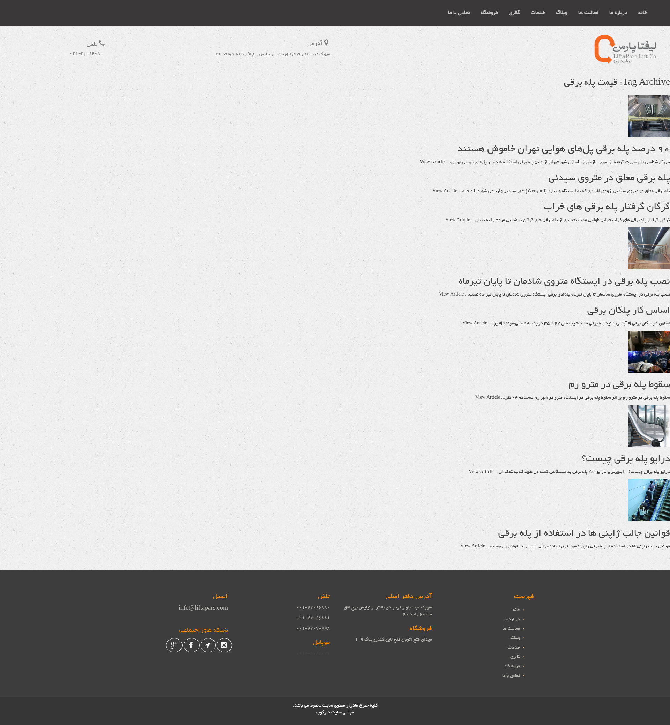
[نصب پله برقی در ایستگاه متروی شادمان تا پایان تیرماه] (649, 265)
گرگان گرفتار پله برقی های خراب (607, 207)
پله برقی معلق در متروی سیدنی (609, 178)
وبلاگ (561, 13)
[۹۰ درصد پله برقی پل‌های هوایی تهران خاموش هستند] (649, 133)
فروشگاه (489, 13)
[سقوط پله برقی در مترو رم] (649, 369)
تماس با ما (459, 13)
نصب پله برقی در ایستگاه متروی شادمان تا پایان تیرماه (564, 282)
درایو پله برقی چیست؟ (626, 459)
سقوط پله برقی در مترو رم (619, 385)
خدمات (538, 13)
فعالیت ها (588, 13)
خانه (642, 13)
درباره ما (618, 13)
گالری (514, 13)
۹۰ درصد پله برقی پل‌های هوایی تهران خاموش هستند (563, 149)
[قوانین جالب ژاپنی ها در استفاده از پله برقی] (649, 517)
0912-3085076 (313, 653)
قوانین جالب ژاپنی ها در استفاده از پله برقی (584, 534)
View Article (432, 162)
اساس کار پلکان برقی (628, 311)
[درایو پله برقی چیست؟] (649, 443)
